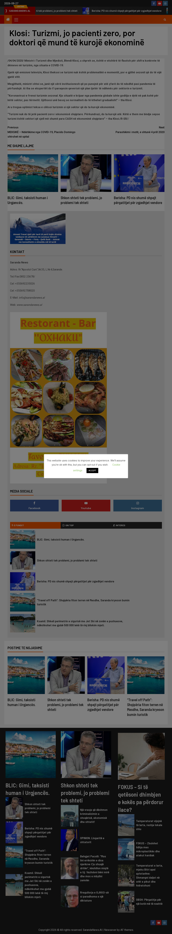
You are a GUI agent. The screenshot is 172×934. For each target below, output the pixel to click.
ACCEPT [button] (92, 470)
